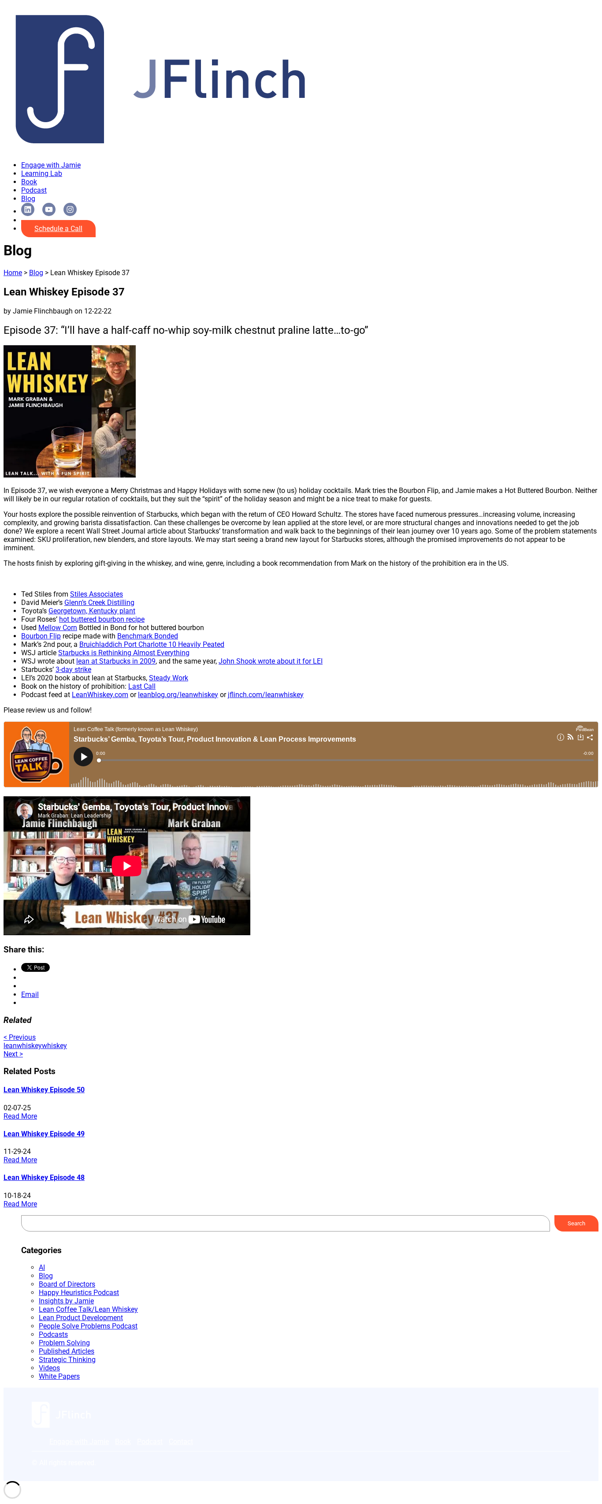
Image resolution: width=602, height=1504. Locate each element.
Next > (13, 1054)
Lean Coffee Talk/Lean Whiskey (88, 1309)
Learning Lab (41, 173)
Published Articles (66, 1351)
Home (13, 273)
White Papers (59, 1376)
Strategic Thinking (67, 1359)
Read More (20, 1116)
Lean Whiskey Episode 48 (44, 1177)
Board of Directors (67, 1284)
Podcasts (53, 1334)
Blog (28, 198)
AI (42, 1267)
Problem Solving (64, 1343)
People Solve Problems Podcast (88, 1326)
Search (576, 1223)
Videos (49, 1368)
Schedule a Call (58, 228)
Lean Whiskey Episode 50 (44, 1090)
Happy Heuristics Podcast (79, 1292)
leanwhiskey (23, 1045)
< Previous (20, 1037)
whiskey (54, 1045)
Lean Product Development (81, 1318)
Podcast (34, 190)
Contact (181, 1441)
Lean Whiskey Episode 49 (44, 1134)
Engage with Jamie (51, 165)
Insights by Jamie (66, 1301)
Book (29, 182)
